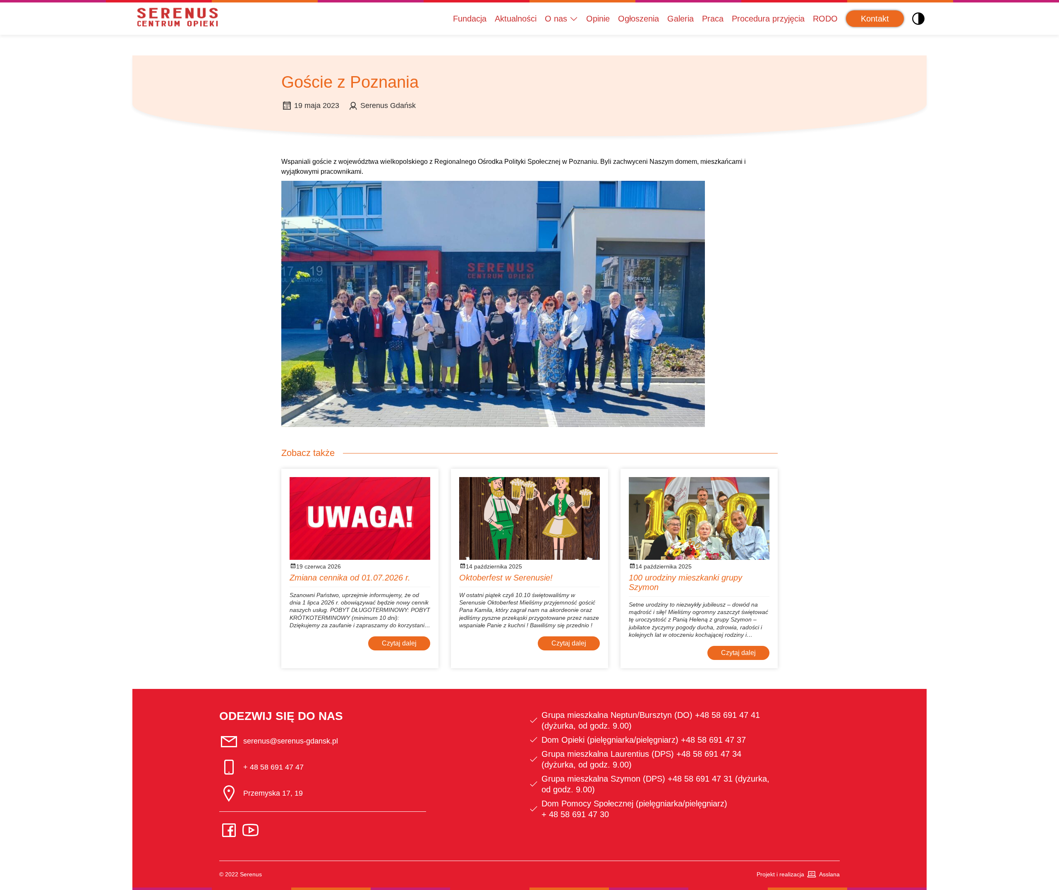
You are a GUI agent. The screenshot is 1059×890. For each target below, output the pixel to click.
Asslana (829, 874)
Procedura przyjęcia (768, 18)
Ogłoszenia (638, 18)
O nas (556, 18)
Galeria (680, 18)
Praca (713, 18)
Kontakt (875, 18)
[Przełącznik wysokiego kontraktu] (918, 18)
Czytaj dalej (399, 643)
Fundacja (469, 18)
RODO (825, 18)
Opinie (598, 18)
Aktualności (516, 18)
